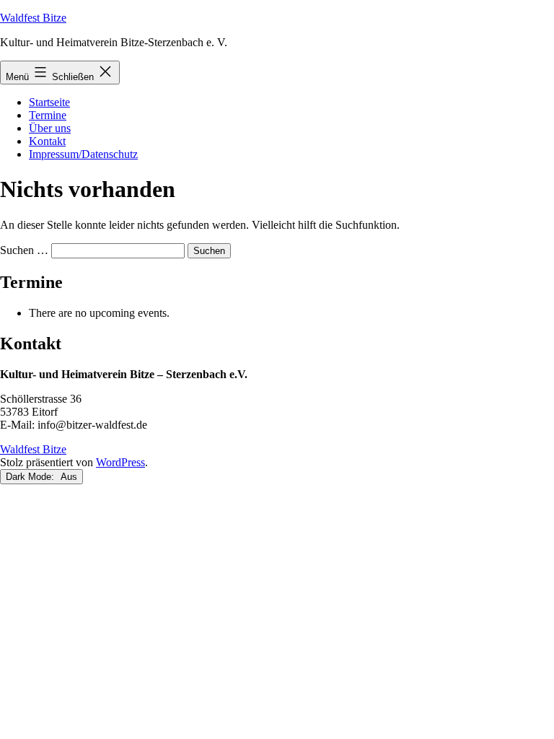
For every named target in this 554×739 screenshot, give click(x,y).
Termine (47, 115)
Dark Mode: (31, 476)
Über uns (50, 128)
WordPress (120, 462)
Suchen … (24, 250)
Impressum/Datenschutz (83, 154)
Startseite (49, 102)
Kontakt (47, 141)
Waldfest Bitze (33, 18)
